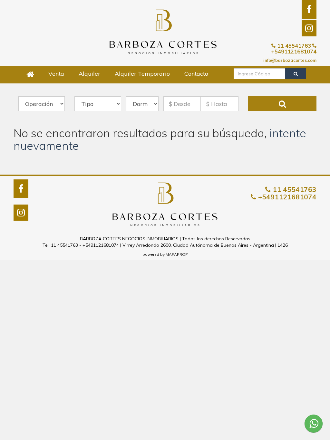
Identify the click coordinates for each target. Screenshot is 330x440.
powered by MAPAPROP (165, 254)
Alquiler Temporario (142, 73)
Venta (56, 73)
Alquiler (89, 73)
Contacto (196, 73)
